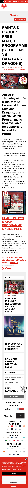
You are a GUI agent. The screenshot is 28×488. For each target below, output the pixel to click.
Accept (14, 473)
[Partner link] (7, 409)
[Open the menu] (25, 7)
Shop (9, 1)
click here (14, 262)
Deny (14, 478)
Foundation (22, 1)
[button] (25, 459)
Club (2, 1)
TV (6, 1)
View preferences (14, 482)
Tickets (14, 1)
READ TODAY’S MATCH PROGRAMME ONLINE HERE (13, 223)
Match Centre (14, 396)
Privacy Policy (14, 486)
